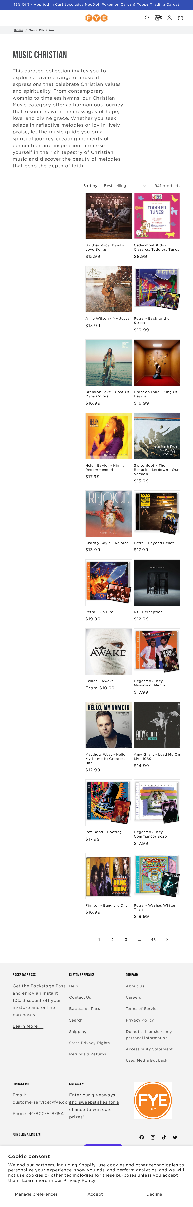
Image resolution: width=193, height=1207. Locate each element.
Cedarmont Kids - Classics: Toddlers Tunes (156, 247)
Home (18, 30)
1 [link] (99, 939)
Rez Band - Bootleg (103, 832)
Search (76, 1020)
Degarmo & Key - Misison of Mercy (150, 683)
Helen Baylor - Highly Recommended (105, 467)
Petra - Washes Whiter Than (155, 908)
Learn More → (28, 1026)
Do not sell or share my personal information (149, 1035)
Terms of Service (142, 1009)
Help (73, 986)
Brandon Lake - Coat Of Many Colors (107, 394)
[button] (10, 17)
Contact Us (80, 997)
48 (153, 940)
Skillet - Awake (99, 681)
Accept (95, 1194)
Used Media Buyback (146, 1060)
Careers (133, 997)
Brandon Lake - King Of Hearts (155, 394)
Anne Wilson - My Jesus (107, 318)
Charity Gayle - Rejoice (107, 543)
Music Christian (41, 30)
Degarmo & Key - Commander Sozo (150, 834)
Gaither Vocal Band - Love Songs (104, 247)
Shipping (78, 1032)
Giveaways (76, 1084)
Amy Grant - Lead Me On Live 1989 (157, 757)
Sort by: (91, 186)
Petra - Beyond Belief (154, 543)
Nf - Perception (148, 612)
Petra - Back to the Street (151, 321)
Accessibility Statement (149, 1049)
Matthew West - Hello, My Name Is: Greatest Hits (106, 759)
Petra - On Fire (99, 612)
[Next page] (166, 939)
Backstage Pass (84, 1009)
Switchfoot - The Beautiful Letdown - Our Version (156, 469)
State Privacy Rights (89, 1043)
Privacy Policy (79, 1180)
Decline (154, 1194)
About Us (135, 986)
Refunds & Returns (87, 1054)
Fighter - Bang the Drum (108, 905)
